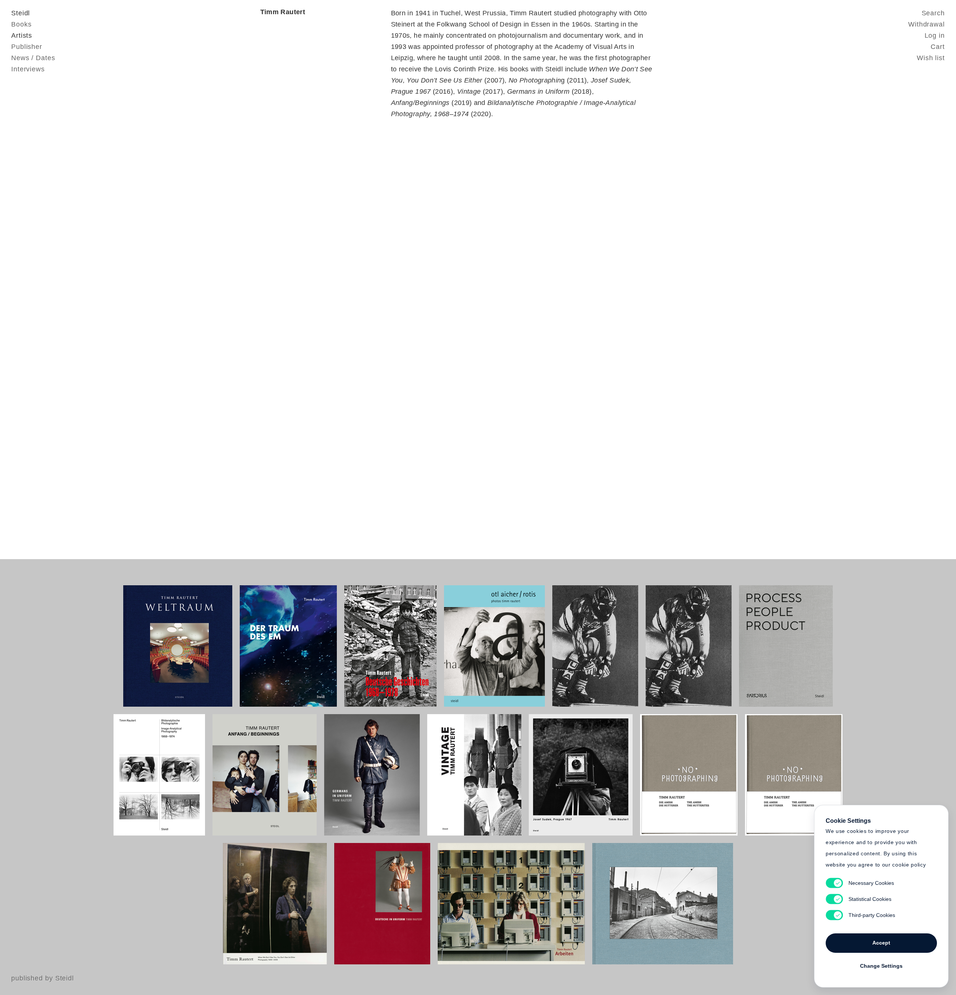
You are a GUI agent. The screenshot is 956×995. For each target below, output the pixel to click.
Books (21, 24)
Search (933, 13)
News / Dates (33, 58)
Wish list (931, 58)
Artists (21, 35)
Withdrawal (926, 24)
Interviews (28, 69)
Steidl (20, 13)
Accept (881, 943)
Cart (938, 46)
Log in (935, 35)
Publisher (26, 46)
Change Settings (881, 966)
